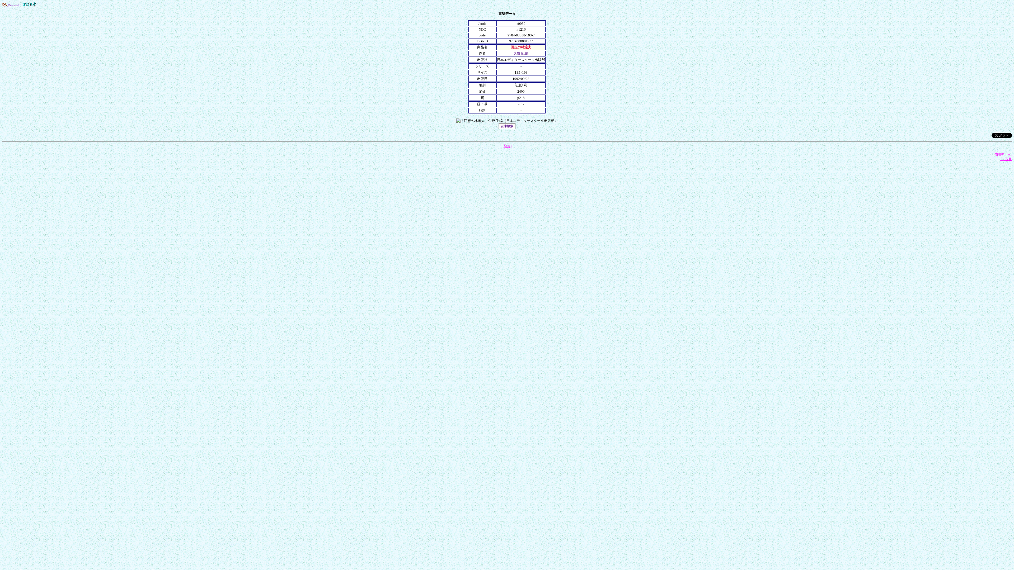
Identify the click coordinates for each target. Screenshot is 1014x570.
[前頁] (507, 146)
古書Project (1003, 154)
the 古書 (1006, 159)
